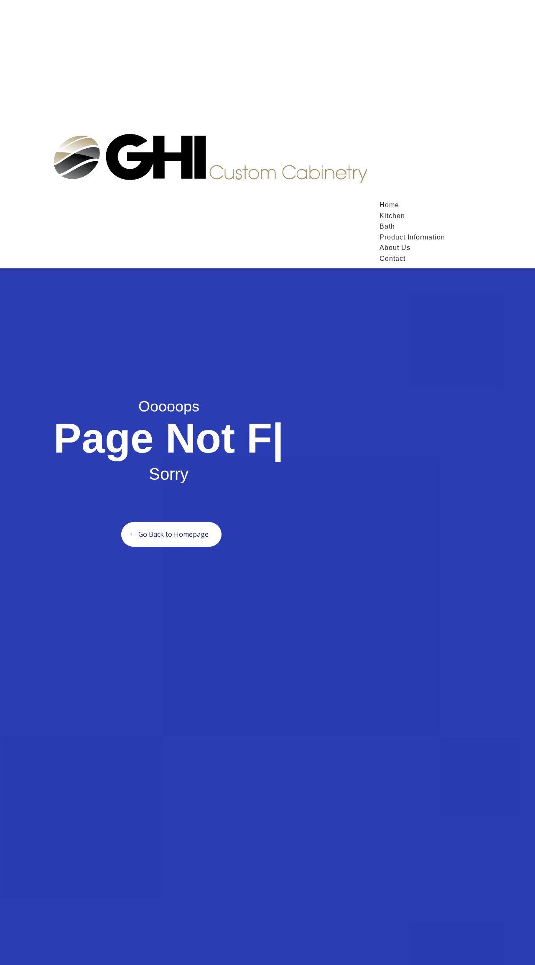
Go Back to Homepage (211, 534)
